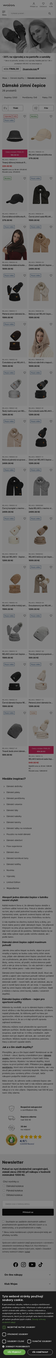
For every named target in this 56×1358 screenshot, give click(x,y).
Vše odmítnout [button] (40, 1352)
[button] (28, 1346)
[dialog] (28, 679)
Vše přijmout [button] (14, 1352)
